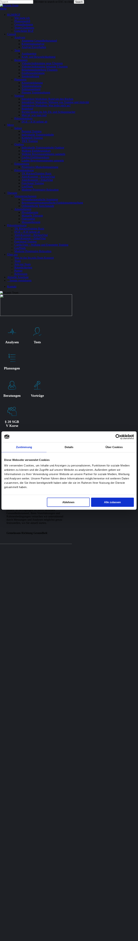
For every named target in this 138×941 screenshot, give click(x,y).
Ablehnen (68, 502)
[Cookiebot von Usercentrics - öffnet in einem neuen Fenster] (118, 436)
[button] (3, 8)
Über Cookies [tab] (114, 447)
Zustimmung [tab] (24, 447)
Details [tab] (69, 447)
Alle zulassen (112, 502)
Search (79, 2)
